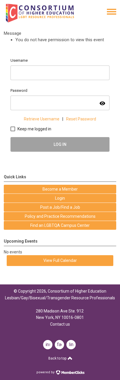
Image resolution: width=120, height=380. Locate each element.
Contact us (60, 324)
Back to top (57, 358)
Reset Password (81, 119)
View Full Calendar (60, 260)
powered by (45, 372)
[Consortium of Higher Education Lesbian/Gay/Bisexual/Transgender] (49, 21)
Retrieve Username (41, 119)
